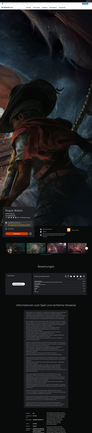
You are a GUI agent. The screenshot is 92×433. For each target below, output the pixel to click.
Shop (6, 3)
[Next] (86, 248)
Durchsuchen (62, 7)
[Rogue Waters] (15, 248)
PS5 (9, 3)
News (27, 3)
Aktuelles (28, 7)
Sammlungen (36, 7)
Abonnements (53, 7)
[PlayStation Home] (2, 3)
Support (31, 3)
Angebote (44, 7)
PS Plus (17, 3)
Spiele (13, 3)
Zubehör (22, 3)
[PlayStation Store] (7, 7)
